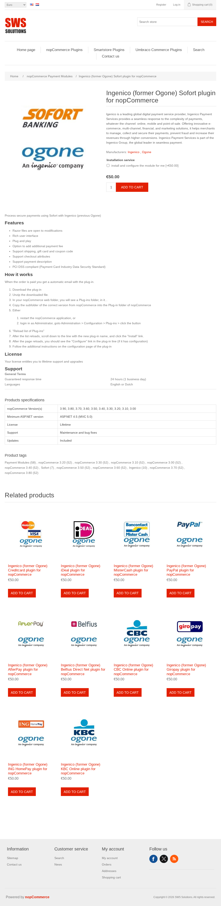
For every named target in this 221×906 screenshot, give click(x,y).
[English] (31, 4)
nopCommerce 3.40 (18, 467)
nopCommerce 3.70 (163, 467)
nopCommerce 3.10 (124, 462)
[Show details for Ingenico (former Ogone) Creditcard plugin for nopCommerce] (31, 534)
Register (161, 4)
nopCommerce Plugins (64, 50)
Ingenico (133, 152)
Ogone (146, 152)
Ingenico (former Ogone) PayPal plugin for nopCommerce (186, 570)
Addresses (109, 871)
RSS (174, 859)
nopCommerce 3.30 (88, 462)
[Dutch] (37, 4)
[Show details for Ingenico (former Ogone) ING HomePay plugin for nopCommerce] (31, 732)
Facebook (153, 859)
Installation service (121, 160)
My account (110, 858)
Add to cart (132, 187)
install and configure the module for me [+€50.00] (144, 165)
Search (207, 21)
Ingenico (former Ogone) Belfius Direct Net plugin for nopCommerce (83, 669)
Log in (176, 4)
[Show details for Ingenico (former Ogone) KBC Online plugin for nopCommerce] (84, 732)
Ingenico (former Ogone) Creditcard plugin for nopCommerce (27, 570)
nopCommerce (37, 897)
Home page (26, 50)
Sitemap (12, 858)
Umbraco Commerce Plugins (159, 50)
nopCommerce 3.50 (70, 467)
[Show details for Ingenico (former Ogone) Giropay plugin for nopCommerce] (189, 633)
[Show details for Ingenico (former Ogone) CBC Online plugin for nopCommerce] (137, 633)
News (58, 864)
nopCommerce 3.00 (160, 462)
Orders (106, 864)
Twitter (164, 859)
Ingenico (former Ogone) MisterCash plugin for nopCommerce (133, 570)
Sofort (45, 467)
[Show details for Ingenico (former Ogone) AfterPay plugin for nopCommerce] (31, 633)
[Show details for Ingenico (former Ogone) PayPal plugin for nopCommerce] (189, 534)
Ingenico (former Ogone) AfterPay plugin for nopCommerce (27, 669)
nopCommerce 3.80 (18, 473)
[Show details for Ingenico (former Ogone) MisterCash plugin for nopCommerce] (137, 534)
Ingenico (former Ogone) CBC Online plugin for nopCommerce (133, 669)
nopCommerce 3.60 (106, 467)
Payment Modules (17, 462)
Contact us (110, 56)
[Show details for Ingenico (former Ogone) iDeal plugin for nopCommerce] (84, 534)
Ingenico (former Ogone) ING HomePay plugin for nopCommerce (27, 768)
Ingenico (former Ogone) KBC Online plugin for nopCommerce (80, 768)
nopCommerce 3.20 (52, 462)
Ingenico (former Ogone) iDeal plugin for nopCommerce (80, 570)
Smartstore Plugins (109, 50)
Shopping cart (111, 877)
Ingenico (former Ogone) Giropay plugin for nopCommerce (186, 669)
